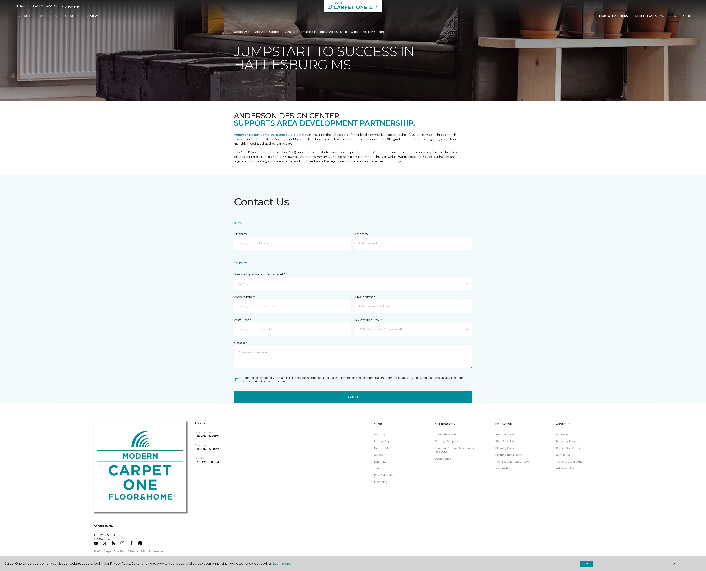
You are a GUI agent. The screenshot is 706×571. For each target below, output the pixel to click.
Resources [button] (48, 16)
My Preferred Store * (368, 320)
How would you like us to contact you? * (259, 274)
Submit (353, 396)
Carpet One (241, 31)
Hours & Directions (613, 16)
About (259, 31)
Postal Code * (242, 320)
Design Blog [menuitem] (443, 458)
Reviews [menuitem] (93, 16)
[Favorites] (682, 16)
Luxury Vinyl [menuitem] (382, 441)
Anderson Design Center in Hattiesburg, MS (266, 135)
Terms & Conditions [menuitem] (569, 461)
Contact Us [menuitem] (563, 455)
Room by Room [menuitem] (566, 441)
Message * (240, 343)
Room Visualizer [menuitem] (445, 434)
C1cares (274, 31)
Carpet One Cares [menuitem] (568, 448)
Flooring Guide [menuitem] (505, 448)
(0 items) (689, 16)
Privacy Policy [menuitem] (565, 468)
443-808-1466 (71, 6)
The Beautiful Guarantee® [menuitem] (512, 461)
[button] (675, 16)
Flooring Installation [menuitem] (508, 455)
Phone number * (244, 297)
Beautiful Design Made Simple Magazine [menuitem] (455, 450)
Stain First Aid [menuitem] (504, 441)
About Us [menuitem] (562, 434)
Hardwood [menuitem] (381, 448)
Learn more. (282, 563)
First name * (241, 234)
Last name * (362, 234)
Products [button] (24, 16)
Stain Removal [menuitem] (504, 434)
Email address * (365, 297)
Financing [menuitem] (380, 482)
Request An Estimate (651, 16)
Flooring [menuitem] (379, 434)
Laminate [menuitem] (380, 461)
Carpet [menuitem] (378, 455)
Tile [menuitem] (376, 468)
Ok (587, 563)
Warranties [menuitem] (502, 468)
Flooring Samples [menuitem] (446, 441)
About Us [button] (72, 16)
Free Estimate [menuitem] (383, 475)
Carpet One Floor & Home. (121, 551)
